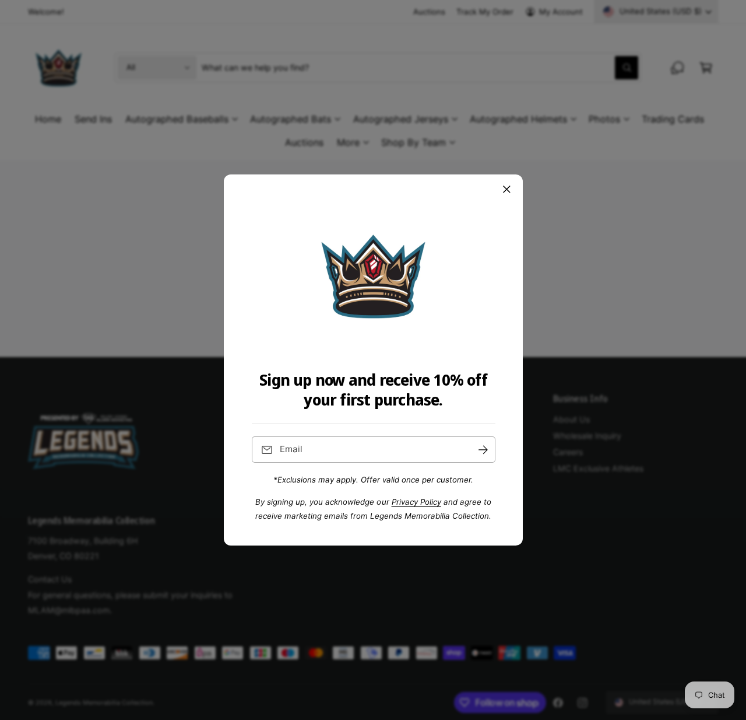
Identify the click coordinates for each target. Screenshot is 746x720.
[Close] (506, 190)
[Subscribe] (482, 449)
